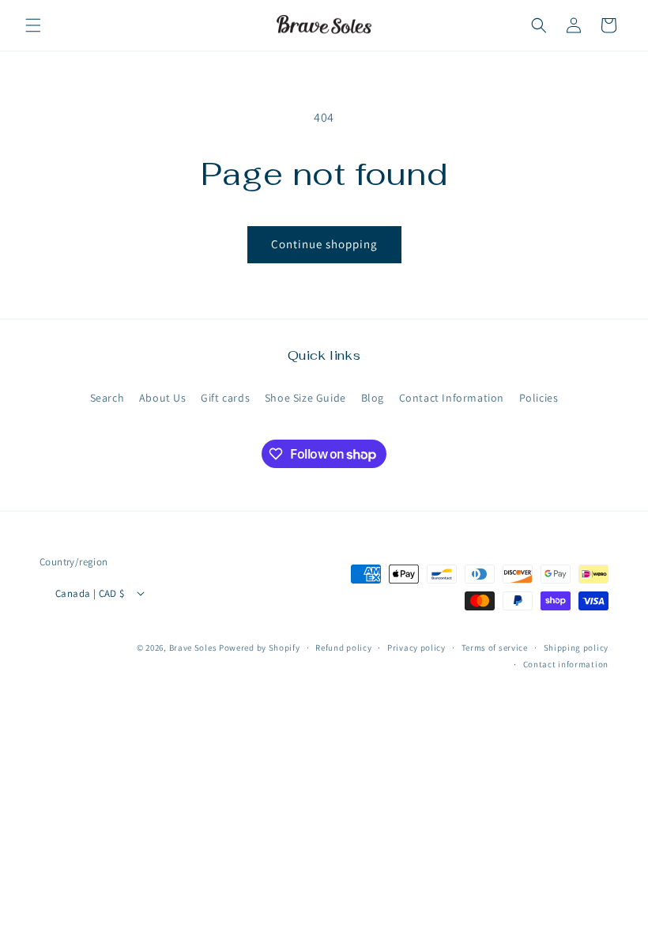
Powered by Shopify (259, 647)
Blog (372, 398)
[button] (33, 25)
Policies (539, 398)
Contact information (565, 664)
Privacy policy (416, 647)
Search (107, 398)
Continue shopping (324, 243)
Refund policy (343, 647)
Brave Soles (193, 647)
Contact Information (451, 398)
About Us (162, 398)
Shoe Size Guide (305, 398)
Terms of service (495, 647)
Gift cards (225, 398)
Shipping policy (576, 647)
